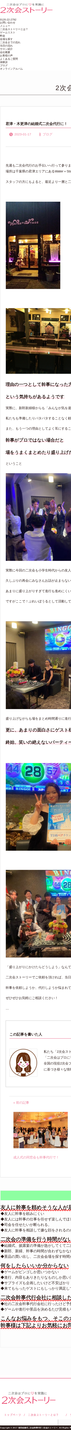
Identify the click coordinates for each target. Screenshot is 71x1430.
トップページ (12, 1415)
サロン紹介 (6, 48)
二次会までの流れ (10, 42)
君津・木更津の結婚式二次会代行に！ (37, 124)
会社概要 (5, 52)
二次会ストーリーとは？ (14, 29)
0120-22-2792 (8, 19)
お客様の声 (6, 55)
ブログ (4, 65)
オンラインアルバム (11, 68)
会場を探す (6, 39)
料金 (2, 35)
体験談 (4, 62)
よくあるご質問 (9, 58)
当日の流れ (6, 45)
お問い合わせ (7, 22)
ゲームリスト (7, 32)
